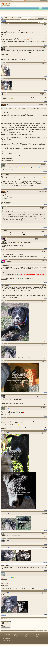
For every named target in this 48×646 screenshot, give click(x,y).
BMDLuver (6, 93)
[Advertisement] (24, 13)
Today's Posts (36, 19)
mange (6, 618)
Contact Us (37, 637)
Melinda (6, 540)
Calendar (27, 19)
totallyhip (7, 104)
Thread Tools (39, 22)
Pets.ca (2, 2)
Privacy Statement (43, 630)
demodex (2, 618)
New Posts (37, 630)
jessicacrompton (4, 24)
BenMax (3, 250)
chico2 (6, 165)
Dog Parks (26, 636)
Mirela (2, 533)
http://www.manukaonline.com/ (10, 139)
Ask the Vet (37, 636)
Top (46, 630)
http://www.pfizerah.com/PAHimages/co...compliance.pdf (30, 268)
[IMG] (2, 626)
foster (4, 618)
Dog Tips (26, 635)
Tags (1, 617)
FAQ (9, 19)
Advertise (37, 635)
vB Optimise (21, 636)
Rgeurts (6, 47)
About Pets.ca (37, 634)
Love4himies (7, 573)
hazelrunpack (7, 239)
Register (4, 19)
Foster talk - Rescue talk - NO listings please (15, 17)
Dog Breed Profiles (27, 637)
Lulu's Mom (3, 230)
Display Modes (44, 22)
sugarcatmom (8, 261)
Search (44, 19)
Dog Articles (26, 634)
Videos (15, 19)
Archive (39, 630)
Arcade (21, 19)
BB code (2, 625)
